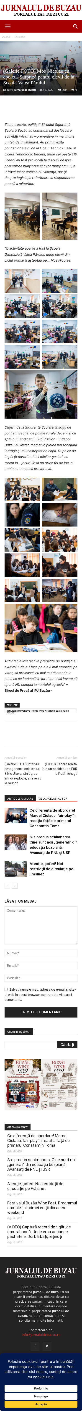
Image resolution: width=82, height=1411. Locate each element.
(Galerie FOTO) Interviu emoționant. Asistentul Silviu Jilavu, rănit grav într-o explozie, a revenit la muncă (23, 773)
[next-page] (15, 886)
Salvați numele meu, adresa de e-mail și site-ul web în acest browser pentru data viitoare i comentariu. (40, 994)
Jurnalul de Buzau (25, 89)
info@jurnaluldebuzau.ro (41, 1334)
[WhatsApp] (54, 111)
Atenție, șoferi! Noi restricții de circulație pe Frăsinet (51, 868)
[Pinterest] (44, 111)
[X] (33, 111)
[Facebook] (23, 111)
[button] (7, 26)
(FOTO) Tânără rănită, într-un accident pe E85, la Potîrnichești (59, 769)
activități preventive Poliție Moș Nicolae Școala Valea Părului (38, 711)
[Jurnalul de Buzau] (41, 10)
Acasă (6, 37)
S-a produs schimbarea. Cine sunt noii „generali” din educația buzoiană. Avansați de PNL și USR (42, 1164)
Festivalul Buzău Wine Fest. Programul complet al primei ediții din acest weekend (42, 1208)
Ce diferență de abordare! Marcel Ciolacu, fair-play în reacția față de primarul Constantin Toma (38, 1140)
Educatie (19, 37)
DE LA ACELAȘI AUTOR (52, 798)
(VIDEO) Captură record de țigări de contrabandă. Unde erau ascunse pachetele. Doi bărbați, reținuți (39, 1232)
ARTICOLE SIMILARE (20, 798)
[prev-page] (7, 886)
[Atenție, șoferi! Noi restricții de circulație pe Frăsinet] (16, 869)
